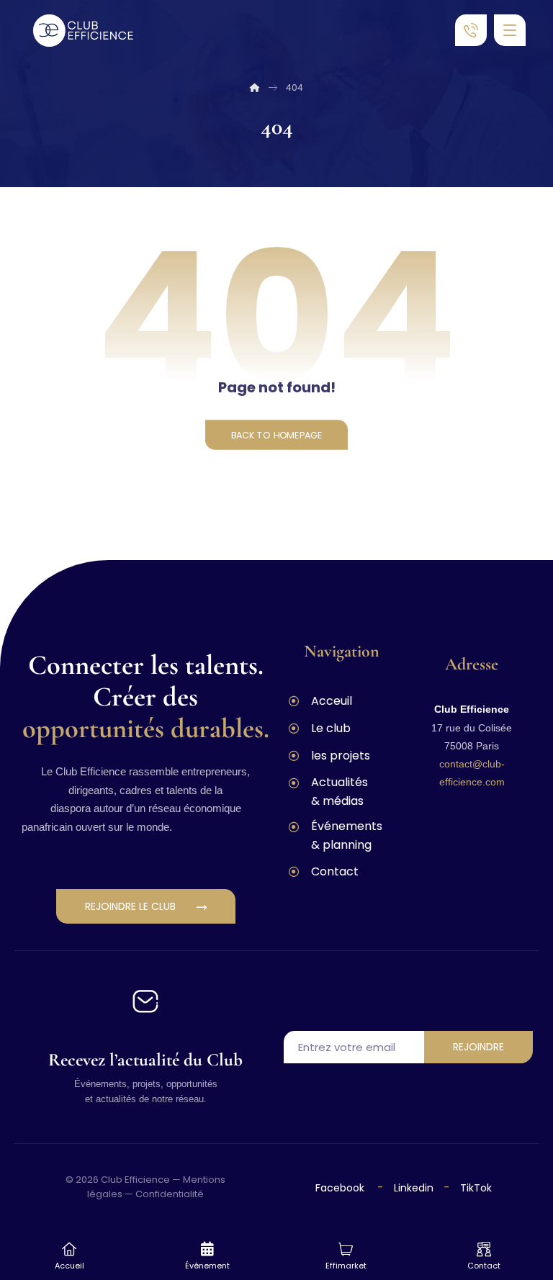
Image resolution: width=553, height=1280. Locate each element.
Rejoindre (478, 1047)
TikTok (476, 1188)
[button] (510, 30)
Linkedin (412, 1188)
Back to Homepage (276, 434)
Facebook (341, 1188)
